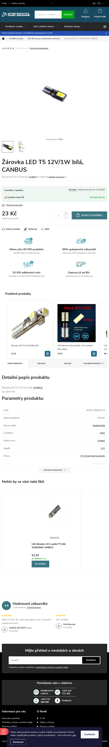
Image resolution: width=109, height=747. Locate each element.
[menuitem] (16, 26)
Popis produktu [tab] (15, 363)
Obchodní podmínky (11, 718)
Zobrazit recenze (34, 607)
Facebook (66, 700)
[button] (5, 329)
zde (74, 735)
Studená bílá (99, 425)
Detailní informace (57, 177)
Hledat (68, 14)
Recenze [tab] (41, 363)
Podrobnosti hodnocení (39, 48)
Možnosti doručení (14, 205)
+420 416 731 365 (66, 692)
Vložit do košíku (91, 215)
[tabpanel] (54, 530)
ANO (102, 433)
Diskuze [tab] (67, 363)
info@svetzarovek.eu (47, 692)
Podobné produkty (92, 363)
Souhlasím (89, 734)
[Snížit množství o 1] (65, 217)
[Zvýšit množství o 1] (65, 213)
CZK (99, 3)
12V (102, 448)
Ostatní (101, 440)
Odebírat (91, 660)
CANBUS (33, 177)
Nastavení (18, 742)
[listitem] (30, 330)
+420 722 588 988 (45, 700)
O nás (4, 3)
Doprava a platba (9, 726)
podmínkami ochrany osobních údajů (52, 667)
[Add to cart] (47, 354)
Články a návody (18, 3)
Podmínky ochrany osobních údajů (17, 722)
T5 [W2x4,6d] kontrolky (92, 456)
